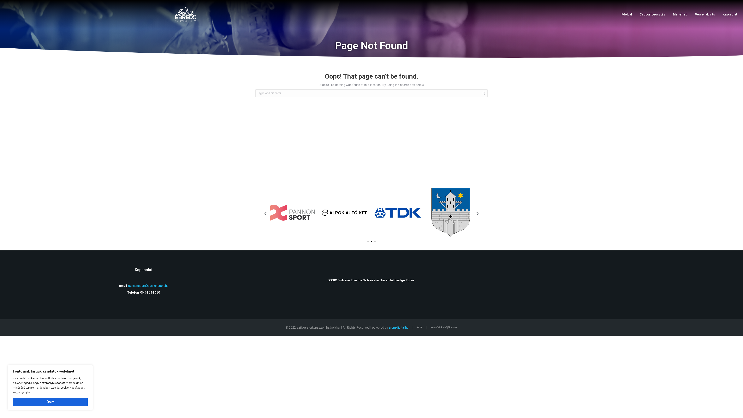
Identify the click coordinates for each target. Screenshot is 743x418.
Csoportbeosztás (652, 14)
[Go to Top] (737, 412)
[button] (265, 213)
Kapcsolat (730, 14)
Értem (50, 401)
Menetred (680, 14)
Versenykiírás (705, 14)
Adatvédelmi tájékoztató (444, 327)
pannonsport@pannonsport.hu (148, 286)
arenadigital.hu (398, 327)
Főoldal (626, 14)
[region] (50, 387)
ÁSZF (419, 327)
